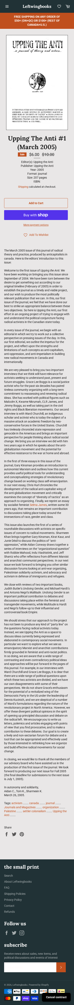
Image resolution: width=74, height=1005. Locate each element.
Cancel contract (56, 997)
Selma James (38, 505)
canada (34, 803)
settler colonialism (34, 811)
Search (8, 875)
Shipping (23, 186)
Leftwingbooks (37, 6)
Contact (9, 905)
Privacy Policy (13, 899)
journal (50, 803)
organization (51, 807)
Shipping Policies (14, 893)
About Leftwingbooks (18, 881)
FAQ (6, 887)
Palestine (10, 811)
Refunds (9, 911)
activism (17, 803)
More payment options (36, 224)
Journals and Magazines (20, 807)
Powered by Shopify (39, 985)
